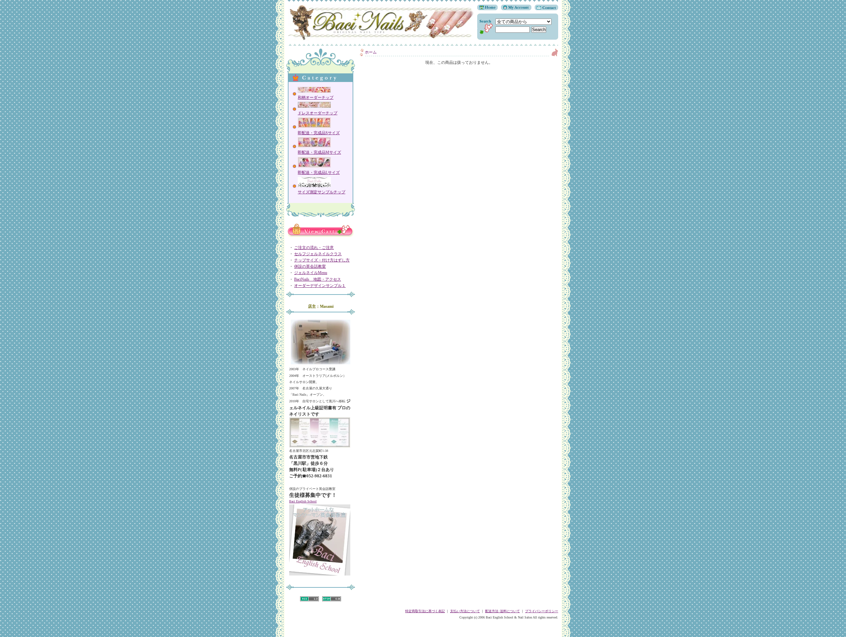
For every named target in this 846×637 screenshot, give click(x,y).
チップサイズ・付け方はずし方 (322, 260)
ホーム (371, 52)
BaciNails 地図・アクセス (317, 279)
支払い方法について (465, 611)
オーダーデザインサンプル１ (320, 285)
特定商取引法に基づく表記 (425, 611)
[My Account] (514, 9)
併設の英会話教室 (310, 266)
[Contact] (544, 9)
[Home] (487, 9)
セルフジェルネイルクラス (318, 254)
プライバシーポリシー (541, 611)
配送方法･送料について (502, 611)
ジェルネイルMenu (310, 272)
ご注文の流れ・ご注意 (314, 247)
